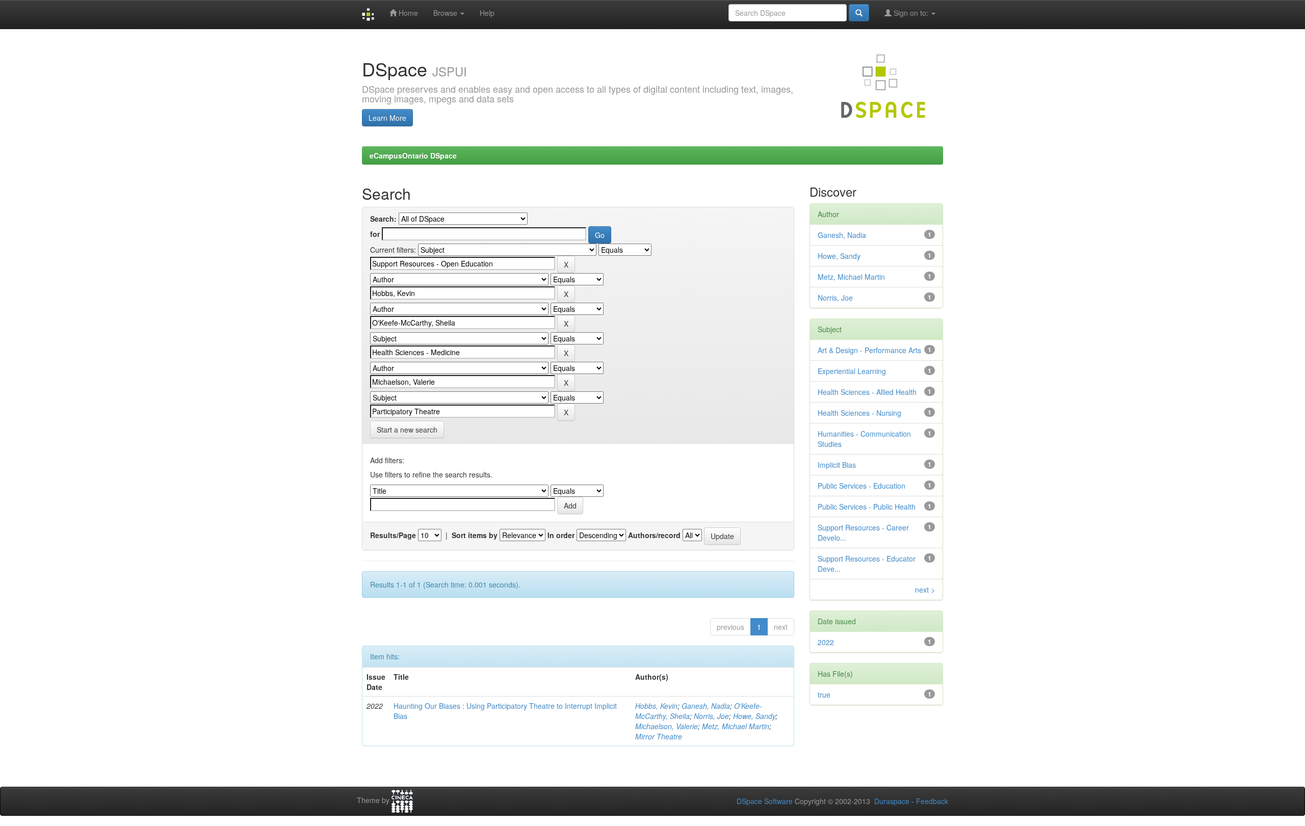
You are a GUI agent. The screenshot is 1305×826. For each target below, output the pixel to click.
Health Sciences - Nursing (859, 413)
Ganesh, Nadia (706, 706)
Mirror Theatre (658, 736)
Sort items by (475, 535)
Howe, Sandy (754, 716)
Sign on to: (911, 13)
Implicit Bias (837, 465)
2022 (826, 642)
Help (487, 13)
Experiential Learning (852, 371)
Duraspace (891, 801)
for (375, 234)
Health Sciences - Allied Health (867, 392)
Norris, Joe (711, 716)
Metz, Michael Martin (735, 726)
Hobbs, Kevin (656, 706)
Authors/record (654, 535)
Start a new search (407, 429)
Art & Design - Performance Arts (869, 350)
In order (561, 535)
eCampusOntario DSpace (413, 155)
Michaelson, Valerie (666, 726)
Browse (446, 13)
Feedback (932, 801)
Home (407, 13)
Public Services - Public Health (867, 506)
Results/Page (393, 535)
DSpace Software (765, 801)
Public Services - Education (861, 486)
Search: (383, 219)
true (824, 694)
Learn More (387, 118)
